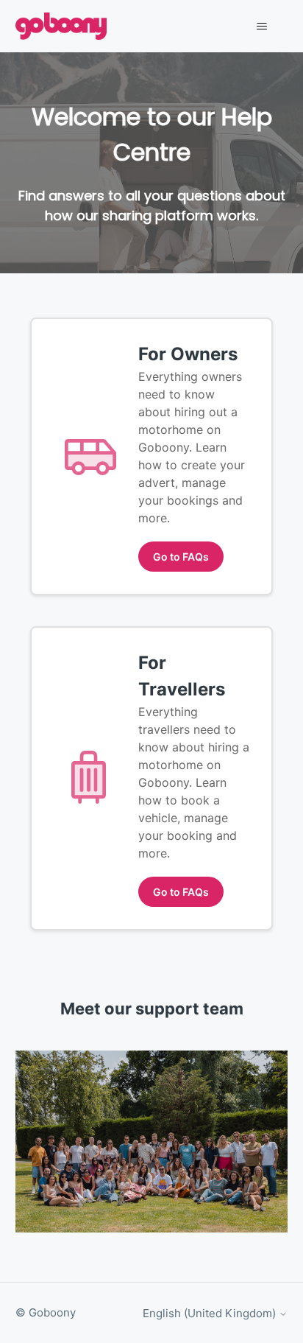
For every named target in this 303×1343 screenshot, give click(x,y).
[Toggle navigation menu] (261, 26)
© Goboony (45, 1312)
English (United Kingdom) (211, 1313)
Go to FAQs (181, 556)
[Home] (61, 26)
